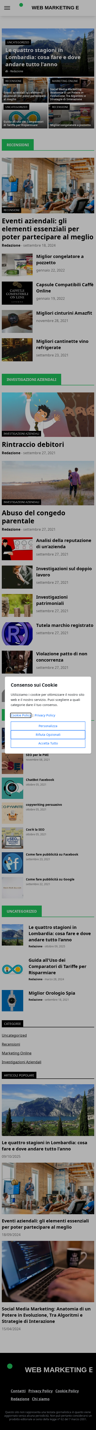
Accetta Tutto (48, 743)
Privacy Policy (45, 715)
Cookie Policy (21, 715)
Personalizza (48, 726)
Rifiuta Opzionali (48, 734)
